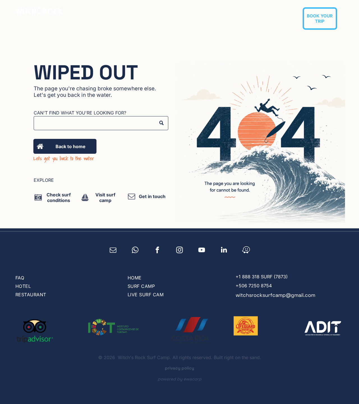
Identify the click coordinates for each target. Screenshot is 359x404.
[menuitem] (138, 16)
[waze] (246, 250)
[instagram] (179, 250)
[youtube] (202, 250)
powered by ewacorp (179, 379)
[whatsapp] (135, 250)
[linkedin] (224, 250)
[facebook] (157, 250)
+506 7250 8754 (254, 285)
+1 (238, 276)
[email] (113, 250)
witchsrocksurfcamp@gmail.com (275, 295)
